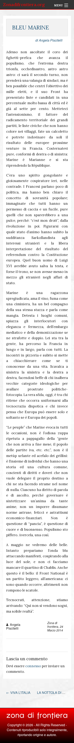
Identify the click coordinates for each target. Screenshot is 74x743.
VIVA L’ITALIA (18, 692)
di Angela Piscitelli (48, 40)
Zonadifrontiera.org (24, 4)
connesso (33, 666)
